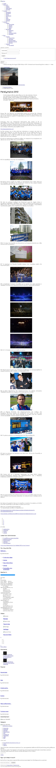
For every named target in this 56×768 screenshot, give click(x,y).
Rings (7, 14)
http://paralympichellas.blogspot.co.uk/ (26, 513)
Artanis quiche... (4, 688)
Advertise (5, 729)
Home (4, 3)
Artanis (8, 36)
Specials (8, 19)
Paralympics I (7, 545)
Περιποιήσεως (7, 543)
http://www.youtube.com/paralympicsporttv (24, 510)
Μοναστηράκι (4, 672)
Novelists (11, 34)
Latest (7, 23)
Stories (10, 25)
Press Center (6, 732)
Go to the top (11, 742)
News (10, 28)
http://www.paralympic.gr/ (7, 511)
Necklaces (8, 15)
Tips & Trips (11, 38)
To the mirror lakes (7, 557)
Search (5, 745)
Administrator (21, 84)
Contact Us (6, 734)
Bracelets (8, 12)
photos (5, 531)
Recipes (11, 42)
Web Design (9, 8)
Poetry (7, 6)
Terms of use (16, 765)
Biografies (8, 29)
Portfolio (8, 9)
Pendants (8, 13)
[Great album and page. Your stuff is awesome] (5, 661)
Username (4, 50)
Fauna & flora (6, 540)
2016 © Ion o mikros (7, 725)
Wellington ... (3, 550)
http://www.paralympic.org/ (7, 129)
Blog (4, 35)
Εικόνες (2, 695)
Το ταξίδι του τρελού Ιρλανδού (10, 538)
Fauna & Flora (12, 40)
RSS (4, 738)
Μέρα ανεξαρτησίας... (6, 703)
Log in (3, 55)
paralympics (6, 529)
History (8, 7)
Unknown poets (12, 33)
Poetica (8, 44)
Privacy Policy (10, 765)
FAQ (4, 733)
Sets (7, 18)
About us (5, 4)
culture (5, 532)
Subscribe (5, 728)
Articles (5, 22)
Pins (7, 17)
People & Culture (13, 41)
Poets (10, 31)
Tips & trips (6, 624)
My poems (11, 45)
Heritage (11, 39)
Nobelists (11, 30)
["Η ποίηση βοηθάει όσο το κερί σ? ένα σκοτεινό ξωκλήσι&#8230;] (5, 654)
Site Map (5, 730)
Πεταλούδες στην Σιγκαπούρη (7, 569)
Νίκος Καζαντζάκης (8, 562)
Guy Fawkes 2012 (22, 545)
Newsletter (6, 735)
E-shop (5, 10)
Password (4, 53)
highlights (5, 530)
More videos (3, 646)
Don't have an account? (10, 58)
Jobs (4, 736)
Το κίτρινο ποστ (4, 711)
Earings (8, 20)
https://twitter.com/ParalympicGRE (9, 513)
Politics (10, 26)
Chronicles (11, 24)
